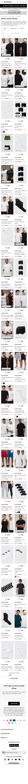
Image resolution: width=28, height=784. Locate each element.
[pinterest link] (8, 759)
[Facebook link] (12, 759)
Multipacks (18, 16)
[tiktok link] (19, 759)
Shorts (22, 28)
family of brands (19, 710)
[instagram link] (5, 759)
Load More (14, 678)
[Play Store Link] (14, 745)
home (2, 16)
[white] (2, 132)
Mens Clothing (12, 16)
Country (14, 749)
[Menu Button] (2, 2)
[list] (14, 5)
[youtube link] (16, 759)
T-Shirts (4, 28)
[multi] (17, 512)
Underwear (13, 28)
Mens (6, 16)
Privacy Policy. (19, 715)
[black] (4, 132)
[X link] (23, 759)
